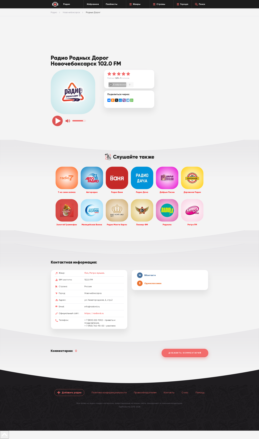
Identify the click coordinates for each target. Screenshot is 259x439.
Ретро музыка (96, 273)
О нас (185, 392)
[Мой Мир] (120, 100)
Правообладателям (145, 392)
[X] (116, 100)
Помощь (200, 392)
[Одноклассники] (112, 100)
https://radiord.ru (94, 313)
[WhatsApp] (131, 100)
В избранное (119, 84)
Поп (86, 273)
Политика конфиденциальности (109, 392)
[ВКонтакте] (109, 100)
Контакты (169, 392)
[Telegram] (128, 100)
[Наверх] (4, 435)
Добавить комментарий (184, 353)
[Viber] (124, 100)
